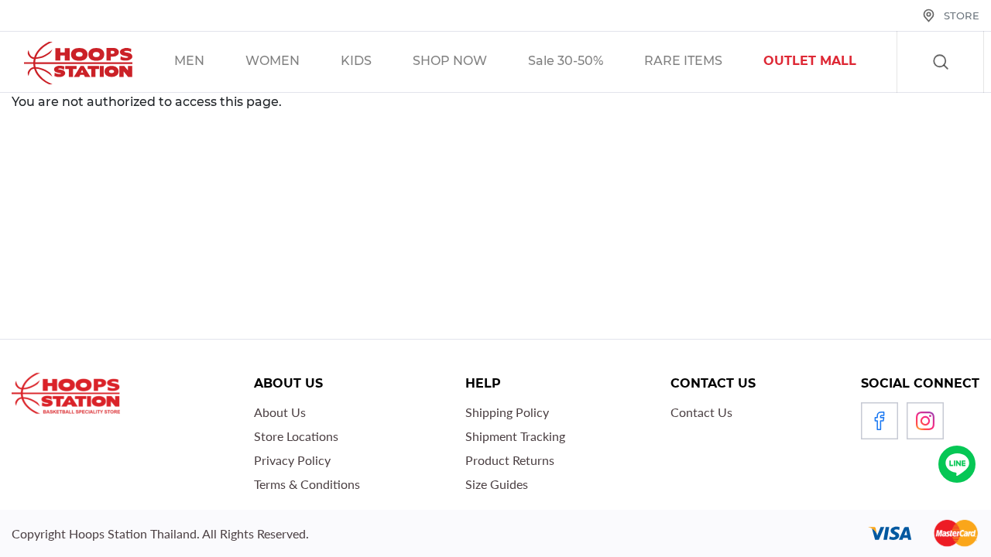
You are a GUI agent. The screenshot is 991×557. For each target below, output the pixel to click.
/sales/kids (376, 62)
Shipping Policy (507, 412)
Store (961, 15)
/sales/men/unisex (209, 62)
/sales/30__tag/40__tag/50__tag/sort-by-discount (585, 62)
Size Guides (496, 484)
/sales (469, 62)
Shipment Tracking (515, 436)
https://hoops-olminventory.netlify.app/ (830, 62)
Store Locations (296, 436)
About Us (280, 412)
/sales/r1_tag (703, 62)
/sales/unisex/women (292, 62)
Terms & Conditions (307, 484)
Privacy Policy (292, 460)
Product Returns (509, 460)
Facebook (879, 420)
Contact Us (701, 412)
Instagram (925, 420)
